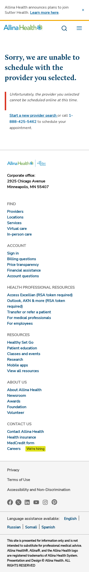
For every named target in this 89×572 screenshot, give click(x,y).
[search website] (64, 28)
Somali (31, 527)
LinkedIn (27, 501)
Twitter (18, 502)
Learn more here (44, 12)
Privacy (13, 470)
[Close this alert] (83, 10)
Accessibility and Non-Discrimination (38, 489)
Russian (14, 527)
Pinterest (54, 502)
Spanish (48, 527)
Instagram (45, 501)
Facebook (10, 502)
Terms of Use (18, 479)
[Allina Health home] (23, 28)
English (70, 518)
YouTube (36, 501)
